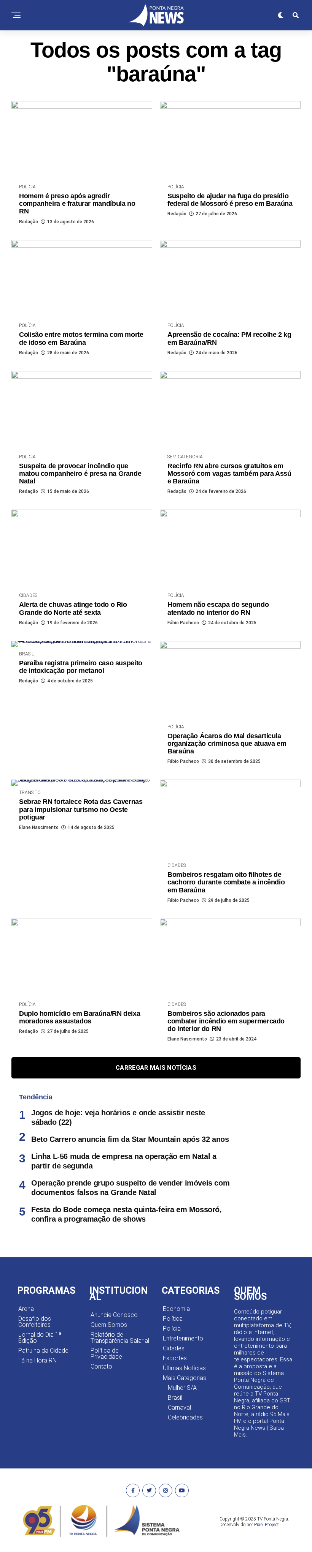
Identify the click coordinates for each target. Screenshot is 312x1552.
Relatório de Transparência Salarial (120, 1337)
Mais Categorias (184, 1377)
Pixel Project (266, 1524)
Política (173, 1318)
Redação (28, 221)
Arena (26, 1308)
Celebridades (185, 1417)
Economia (176, 1308)
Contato (101, 1366)
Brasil (175, 1397)
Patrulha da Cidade (43, 1350)
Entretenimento (183, 1338)
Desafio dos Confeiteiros (34, 1321)
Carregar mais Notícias (156, 1067)
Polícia (172, 1328)
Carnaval (179, 1407)
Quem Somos (109, 1324)
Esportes (175, 1358)
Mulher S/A (182, 1387)
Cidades (174, 1348)
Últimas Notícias (184, 1368)
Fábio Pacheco (183, 622)
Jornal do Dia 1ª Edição (39, 1337)
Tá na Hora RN (37, 1360)
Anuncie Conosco (114, 1314)
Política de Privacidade (106, 1353)
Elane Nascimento (39, 827)
